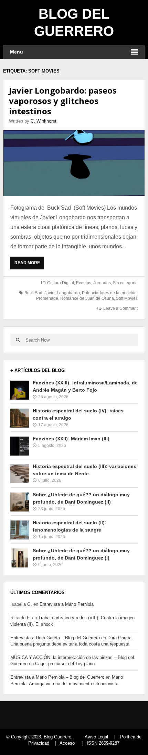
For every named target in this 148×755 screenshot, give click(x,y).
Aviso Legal (96, 736)
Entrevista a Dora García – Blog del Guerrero (55, 637)
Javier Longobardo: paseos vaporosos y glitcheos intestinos (63, 101)
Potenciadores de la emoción (109, 292)
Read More (28, 264)
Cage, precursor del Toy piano (65, 663)
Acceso (67, 743)
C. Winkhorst (43, 121)
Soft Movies (127, 298)
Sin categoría (125, 282)
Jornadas (102, 282)
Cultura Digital (60, 282)
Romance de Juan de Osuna (87, 298)
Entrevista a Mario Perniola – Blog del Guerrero (57, 677)
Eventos (83, 282)
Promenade (47, 298)
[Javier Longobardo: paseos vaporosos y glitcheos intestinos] (74, 163)
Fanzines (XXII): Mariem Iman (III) (71, 438)
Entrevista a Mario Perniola (67, 604)
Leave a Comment (120, 308)
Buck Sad (33, 292)
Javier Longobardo (62, 292)
